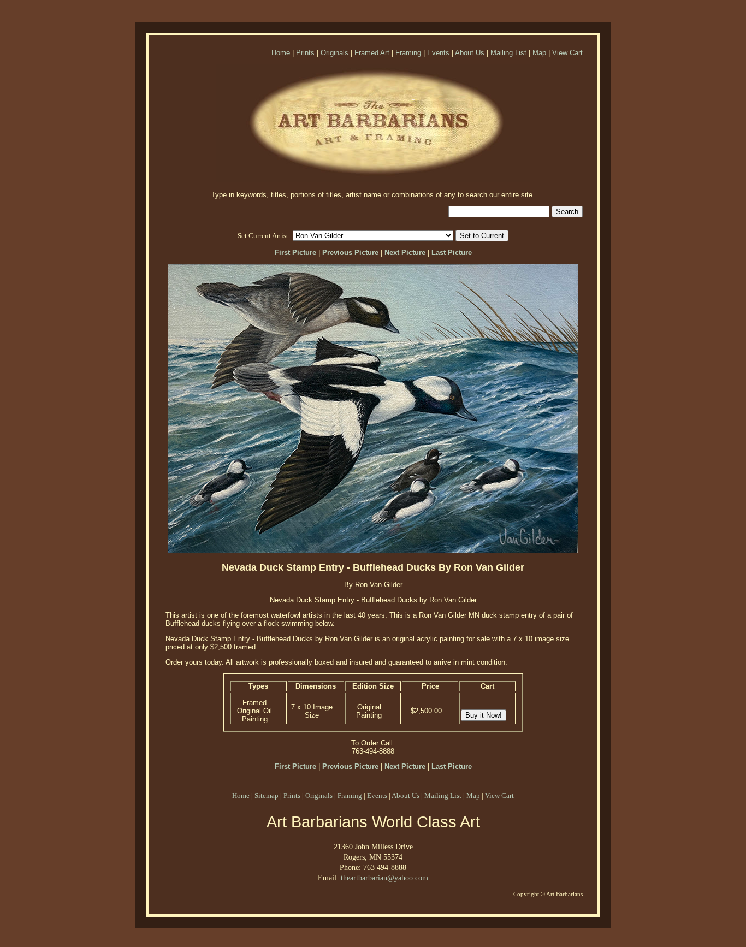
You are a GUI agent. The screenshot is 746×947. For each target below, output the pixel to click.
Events (438, 53)
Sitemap (266, 795)
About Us (469, 53)
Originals (334, 53)
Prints (305, 53)
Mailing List (508, 53)
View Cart (567, 53)
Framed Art (371, 53)
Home (280, 53)
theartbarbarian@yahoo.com (384, 877)
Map (539, 53)
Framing (408, 53)
